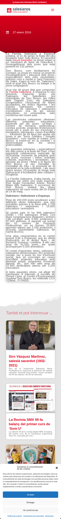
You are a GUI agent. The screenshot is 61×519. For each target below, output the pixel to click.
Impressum (49, 516)
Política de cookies (15, 516)
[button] (56, 467)
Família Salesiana (20, 91)
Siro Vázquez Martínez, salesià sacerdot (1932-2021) (27, 361)
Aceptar (30, 494)
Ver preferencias (30, 510)
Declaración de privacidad (33, 516)
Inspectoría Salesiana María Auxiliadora (31, 2)
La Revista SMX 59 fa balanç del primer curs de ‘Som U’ (29, 424)
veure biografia (22, 60)
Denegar (30, 502)
